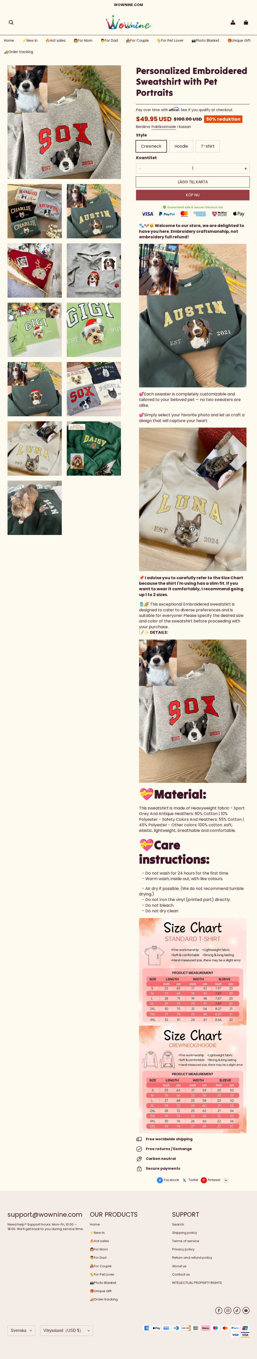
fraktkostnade (163, 126)
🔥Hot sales (99, 1241)
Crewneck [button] (151, 146)
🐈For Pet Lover (102, 1274)
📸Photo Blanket (103, 1283)
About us (179, 1266)
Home (95, 1224)
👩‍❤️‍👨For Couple (101, 1266)
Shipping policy (184, 1233)
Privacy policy (183, 1249)
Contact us (181, 1274)
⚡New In (97, 1233)
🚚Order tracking (104, 1299)
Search (178, 1224)
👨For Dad (98, 1257)
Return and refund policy (192, 1257)
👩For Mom (99, 1249)
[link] (83, 41)
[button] (11, 22)
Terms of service (185, 1241)
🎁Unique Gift (100, 1291)
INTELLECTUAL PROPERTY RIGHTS (197, 1283)
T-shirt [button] (208, 146)
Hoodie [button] (181, 146)
